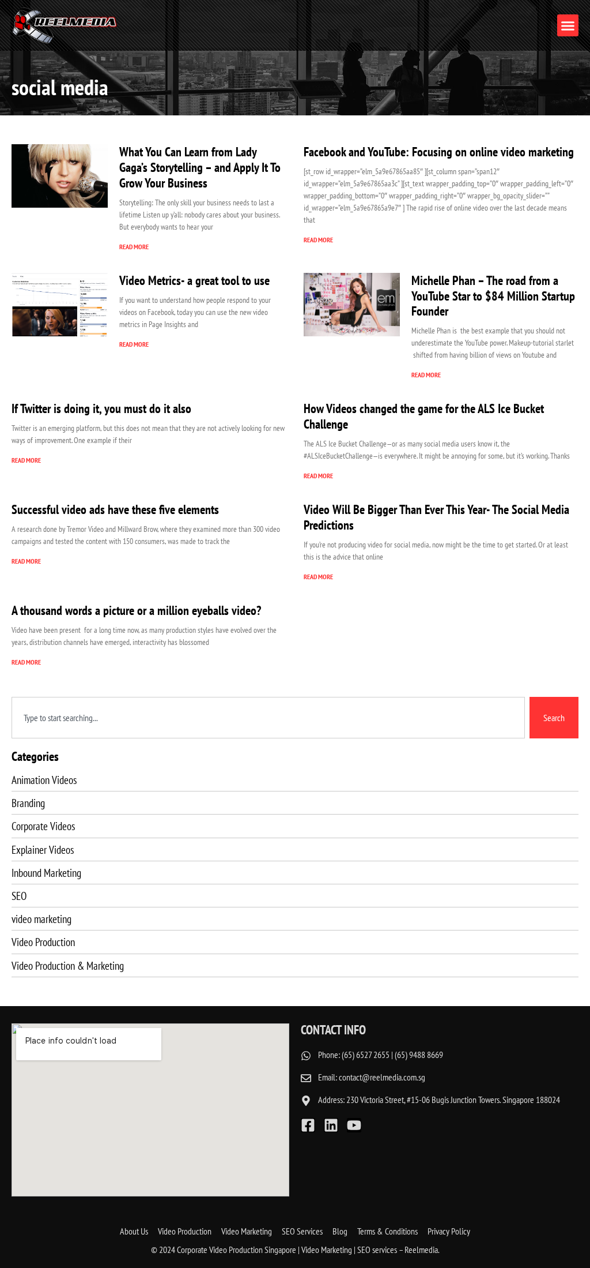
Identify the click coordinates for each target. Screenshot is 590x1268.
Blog (339, 1231)
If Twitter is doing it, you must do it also (101, 408)
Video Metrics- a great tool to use (194, 280)
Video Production (43, 942)
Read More (134, 246)
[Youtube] (354, 1125)
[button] (568, 25)
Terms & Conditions (387, 1231)
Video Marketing (246, 1231)
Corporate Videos (43, 826)
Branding (28, 803)
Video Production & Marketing (68, 965)
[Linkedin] (331, 1125)
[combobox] (268, 717)
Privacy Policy (449, 1231)
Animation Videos (44, 779)
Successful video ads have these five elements (115, 509)
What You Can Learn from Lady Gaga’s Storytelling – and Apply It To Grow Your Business (200, 167)
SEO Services (302, 1231)
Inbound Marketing (46, 872)
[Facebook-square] (308, 1125)
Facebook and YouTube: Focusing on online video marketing (439, 151)
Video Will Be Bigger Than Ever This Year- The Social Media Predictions (436, 517)
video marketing (41, 918)
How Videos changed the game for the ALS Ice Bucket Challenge (424, 416)
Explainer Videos (43, 849)
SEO (19, 895)
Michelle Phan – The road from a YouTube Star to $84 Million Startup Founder (493, 296)
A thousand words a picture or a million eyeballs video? (136, 610)
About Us (134, 1231)
